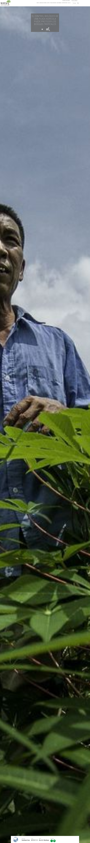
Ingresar (63, 0)
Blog (69, 2)
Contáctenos (64, 2)
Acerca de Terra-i (43, 2)
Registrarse (68, 0)
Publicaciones (53, 2)
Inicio (38, 2)
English (73, 0)
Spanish (76, 0)
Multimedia (59, 2)
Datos (48, 2)
